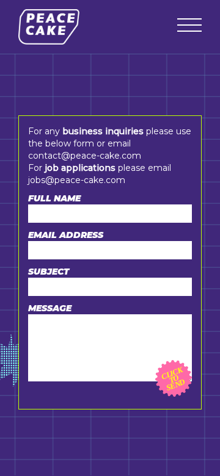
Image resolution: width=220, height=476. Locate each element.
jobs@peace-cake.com (76, 180)
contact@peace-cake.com (84, 155)
